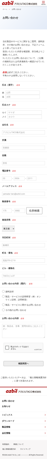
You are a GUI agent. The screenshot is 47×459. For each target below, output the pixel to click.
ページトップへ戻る (42, 454)
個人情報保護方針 (38, 377)
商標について (18, 444)
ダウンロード (8, 421)
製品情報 (6, 427)
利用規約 (5, 444)
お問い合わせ (8, 401)
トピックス (7, 415)
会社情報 (6, 433)
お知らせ (6, 406)
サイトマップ (25, 449)
